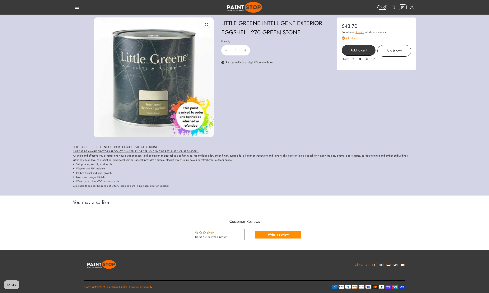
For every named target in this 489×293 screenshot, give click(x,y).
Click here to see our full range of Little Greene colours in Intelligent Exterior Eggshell (121, 186)
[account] (412, 7)
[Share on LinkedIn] (374, 59)
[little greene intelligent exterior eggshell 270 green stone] (206, 24)
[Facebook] (353, 59)
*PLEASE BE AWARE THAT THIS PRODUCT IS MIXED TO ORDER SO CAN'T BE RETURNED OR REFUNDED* (136, 151)
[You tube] (402, 265)
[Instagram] (381, 265)
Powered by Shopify (140, 287)
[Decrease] (226, 50)
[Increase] (245, 50)
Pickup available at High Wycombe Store (249, 62)
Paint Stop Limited (117, 287)
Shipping (360, 32)
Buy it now (394, 50)
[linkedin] (388, 265)
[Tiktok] (395, 265)
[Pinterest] (367, 59)
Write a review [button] (278, 234)
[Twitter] (360, 59)
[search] (393, 7)
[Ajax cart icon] (403, 7)
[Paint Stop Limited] (244, 7)
